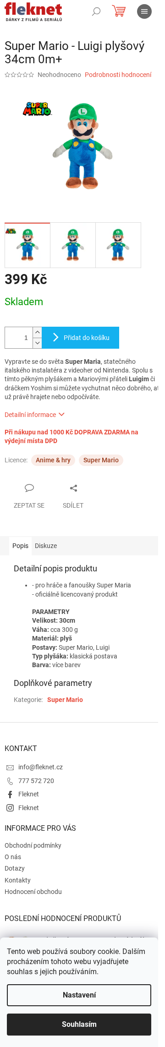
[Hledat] (96, 11)
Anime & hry (53, 460)
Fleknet (28, 794)
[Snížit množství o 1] (37, 343)
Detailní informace (30, 414)
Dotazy (15, 868)
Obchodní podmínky (33, 845)
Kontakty (18, 880)
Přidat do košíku (87, 337)
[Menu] (144, 11)
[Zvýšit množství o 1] (37, 332)
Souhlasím (79, 1024)
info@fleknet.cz (40, 767)
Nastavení (79, 995)
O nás (13, 857)
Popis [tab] (20, 545)
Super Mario (101, 460)
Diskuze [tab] (46, 545)
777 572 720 (36, 780)
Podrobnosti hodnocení (118, 74)
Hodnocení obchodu (33, 891)
